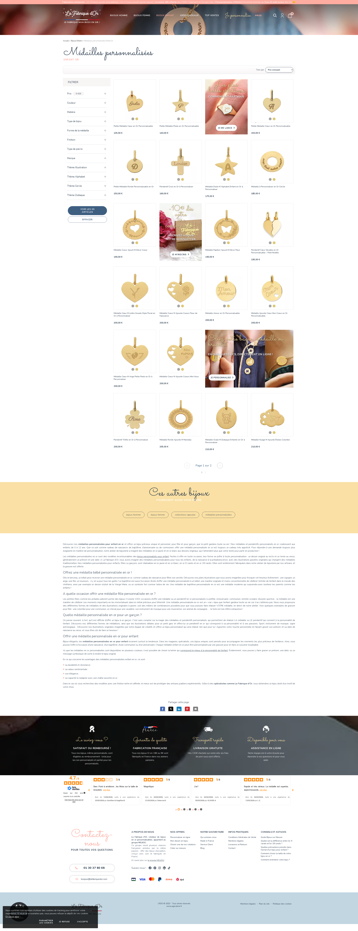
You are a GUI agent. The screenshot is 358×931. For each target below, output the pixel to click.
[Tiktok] (169, 868)
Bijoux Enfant (76, 41)
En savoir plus (12, 916)
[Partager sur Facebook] (162, 709)
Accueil (66, 41)
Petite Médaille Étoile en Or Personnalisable (179, 126)
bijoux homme (133, 514)
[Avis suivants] (293, 790)
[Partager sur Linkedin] (179, 709)
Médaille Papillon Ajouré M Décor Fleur (222, 250)
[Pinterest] (154, 868)
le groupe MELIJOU (156, 860)
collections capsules (185, 514)
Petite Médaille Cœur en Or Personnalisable (133, 126)
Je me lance (225, 128)
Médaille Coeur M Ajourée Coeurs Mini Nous (179, 376)
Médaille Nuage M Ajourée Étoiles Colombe (270, 439)
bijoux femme (158, 514)
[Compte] (282, 15)
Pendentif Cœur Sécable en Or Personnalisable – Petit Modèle (265, 251)
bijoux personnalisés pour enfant (153, 556)
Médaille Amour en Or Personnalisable (222, 313)
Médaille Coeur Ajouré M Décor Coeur (130, 250)
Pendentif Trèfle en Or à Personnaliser (131, 439)
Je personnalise (221, 377)
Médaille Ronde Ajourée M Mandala (175, 439)
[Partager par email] (195, 709)
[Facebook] (150, 868)
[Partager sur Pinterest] (187, 709)
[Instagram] (159, 868)
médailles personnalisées (219, 514)
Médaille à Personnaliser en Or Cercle (268, 186)
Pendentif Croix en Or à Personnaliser (176, 186)
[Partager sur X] (170, 709)
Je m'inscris (179, 254)
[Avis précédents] (89, 790)
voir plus (106, 790)
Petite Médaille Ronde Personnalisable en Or (134, 186)
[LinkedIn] (164, 868)
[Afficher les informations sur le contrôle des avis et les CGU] (84, 793)
